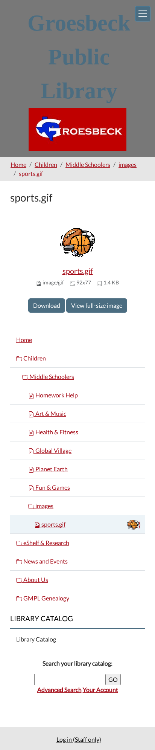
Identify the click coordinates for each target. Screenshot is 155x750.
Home (18, 164)
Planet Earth (51, 468)
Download (46, 305)
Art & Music (50, 413)
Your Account (100, 689)
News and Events (45, 561)
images (128, 164)
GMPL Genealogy (45, 598)
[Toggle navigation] (142, 13)
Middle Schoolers (87, 164)
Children (46, 164)
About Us (35, 579)
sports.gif (77, 270)
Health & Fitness (56, 431)
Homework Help (56, 395)
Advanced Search (59, 689)
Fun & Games (52, 487)
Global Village (52, 450)
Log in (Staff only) (78, 739)
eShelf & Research (45, 542)
